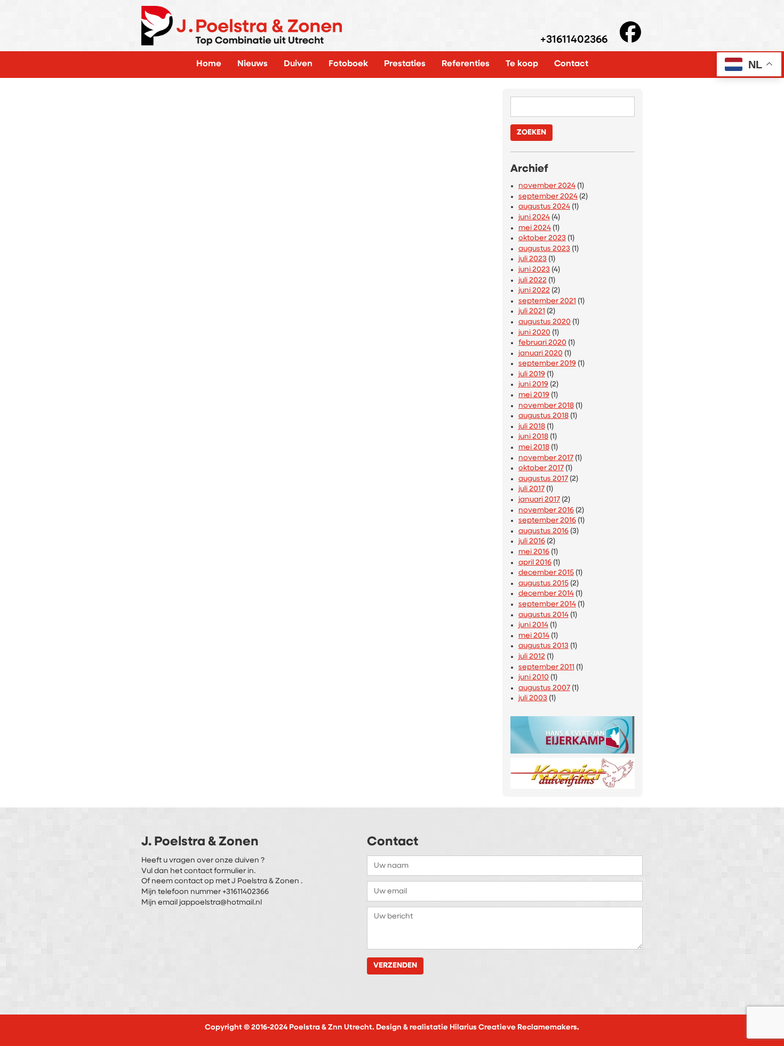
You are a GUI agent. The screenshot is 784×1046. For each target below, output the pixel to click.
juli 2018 (531, 427)
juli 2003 (532, 698)
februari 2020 (542, 343)
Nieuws (252, 64)
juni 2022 (534, 291)
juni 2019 (533, 385)
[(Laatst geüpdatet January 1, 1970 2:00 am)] (572, 732)
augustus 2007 (544, 688)
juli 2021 (531, 311)
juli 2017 (531, 489)
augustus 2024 (544, 207)
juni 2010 (533, 677)
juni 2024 (534, 217)
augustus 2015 (543, 584)
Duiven (298, 64)
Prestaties (405, 64)
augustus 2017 (543, 479)
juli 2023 (532, 259)
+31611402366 (573, 40)
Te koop (522, 64)
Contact (571, 64)
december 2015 (546, 573)
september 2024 (548, 197)
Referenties (466, 64)
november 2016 (546, 510)
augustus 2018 (543, 416)
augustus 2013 (543, 646)
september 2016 (547, 521)
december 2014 (546, 594)
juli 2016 (531, 541)
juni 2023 (534, 270)
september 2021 (547, 301)
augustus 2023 (544, 249)
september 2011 (546, 667)
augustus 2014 (543, 615)
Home (208, 64)
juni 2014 (533, 625)
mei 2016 (533, 552)
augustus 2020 (544, 322)
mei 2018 (533, 447)
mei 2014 (533, 636)
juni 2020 (534, 333)
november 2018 (546, 406)
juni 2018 (533, 437)
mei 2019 (533, 395)
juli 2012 (531, 657)
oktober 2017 (541, 468)
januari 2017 (539, 500)
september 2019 (547, 364)
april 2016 (534, 563)
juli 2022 (532, 280)
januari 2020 (540, 354)
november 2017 (545, 458)
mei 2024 (534, 228)
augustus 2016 (543, 531)
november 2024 (546, 186)
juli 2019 (531, 374)
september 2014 (547, 604)
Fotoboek (348, 64)
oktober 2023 (542, 238)
